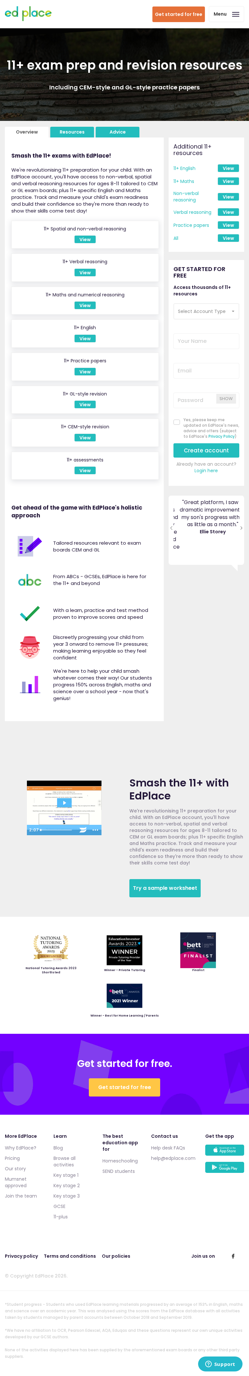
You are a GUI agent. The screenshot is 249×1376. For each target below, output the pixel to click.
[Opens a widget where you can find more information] (220, 1365)
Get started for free (178, 14)
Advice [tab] (118, 132)
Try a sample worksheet (165, 888)
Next (241, 517)
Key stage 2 (66, 1185)
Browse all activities (64, 1161)
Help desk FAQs (168, 1148)
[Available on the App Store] (224, 1153)
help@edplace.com (173, 1158)
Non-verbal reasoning (186, 196)
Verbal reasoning (192, 212)
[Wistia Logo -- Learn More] (83, 830)
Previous (171, 517)
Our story (15, 1168)
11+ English (184, 168)
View (228, 168)
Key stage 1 (65, 1175)
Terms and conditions (70, 1256)
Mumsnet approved (16, 1182)
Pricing (12, 1158)
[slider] (57, 830)
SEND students (118, 1171)
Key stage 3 (66, 1196)
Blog (58, 1148)
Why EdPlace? (20, 1148)
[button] (206, 311)
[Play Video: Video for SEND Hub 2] (64, 803)
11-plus (60, 1217)
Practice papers (191, 225)
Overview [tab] (27, 132)
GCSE (59, 1206)
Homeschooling (120, 1161)
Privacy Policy (221, 436)
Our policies (116, 1256)
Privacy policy (21, 1256)
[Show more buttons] (95, 830)
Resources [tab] (72, 132)
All (175, 238)
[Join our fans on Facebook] (233, 1256)
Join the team (21, 1196)
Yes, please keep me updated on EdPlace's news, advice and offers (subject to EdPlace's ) (211, 428)
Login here (206, 470)
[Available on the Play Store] (224, 1170)
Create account (206, 450)
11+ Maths (183, 181)
